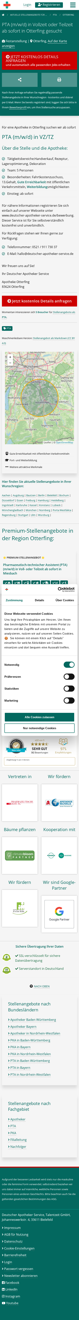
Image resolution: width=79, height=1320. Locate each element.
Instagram (12, 1296)
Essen (20, 500)
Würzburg (43, 515)
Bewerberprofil (17, 107)
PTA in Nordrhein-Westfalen (30, 1074)
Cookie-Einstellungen (19, 1248)
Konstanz (44, 505)
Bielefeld (52, 495)
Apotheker (18, 1119)
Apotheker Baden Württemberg (33, 1020)
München (31, 510)
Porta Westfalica (62, 510)
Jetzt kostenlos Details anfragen (41, 301)
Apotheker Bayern (23, 1026)
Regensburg (9, 515)
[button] (73, 6)
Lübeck (56, 505)
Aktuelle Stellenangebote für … (29, 14)
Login (27, 5)
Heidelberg (57, 500)
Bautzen (31, 495)
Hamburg (43, 500)
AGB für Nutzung (16, 1234)
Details (39, 600)
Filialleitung (18, 1140)
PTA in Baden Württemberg (30, 1061)
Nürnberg (44, 510)
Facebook (12, 1283)
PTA (55, 14)
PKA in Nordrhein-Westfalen (30, 1054)
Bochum (64, 495)
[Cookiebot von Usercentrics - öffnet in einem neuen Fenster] (58, 589)
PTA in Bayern (20, 1068)
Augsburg (18, 495)
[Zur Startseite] (3, 14)
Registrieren (51, 5)
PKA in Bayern (20, 1047)
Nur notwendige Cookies (39, 728)
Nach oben (42, 986)
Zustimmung (14, 600)
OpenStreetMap (64, 442)
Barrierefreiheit (15, 1255)
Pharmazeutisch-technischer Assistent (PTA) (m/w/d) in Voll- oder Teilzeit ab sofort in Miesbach (35, 569)
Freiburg (30, 500)
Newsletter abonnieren (21, 1276)
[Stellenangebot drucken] (59, 80)
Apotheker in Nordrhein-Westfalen (35, 1033)
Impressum (12, 1228)
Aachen (6, 495)
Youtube (12, 1303)
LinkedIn (11, 1289)
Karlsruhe (21, 505)
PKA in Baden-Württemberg (30, 1040)
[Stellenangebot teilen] (20, 80)
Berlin (41, 495)
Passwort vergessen (18, 1269)
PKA (13, 1133)
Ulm (33, 515)
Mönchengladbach (12, 510)
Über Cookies (65, 600)
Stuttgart (23, 515)
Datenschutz (13, 1241)
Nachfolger (18, 1147)
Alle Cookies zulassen (39, 717)
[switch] (69, 676)
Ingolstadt (8, 505)
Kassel (33, 505)
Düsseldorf (8, 500)
